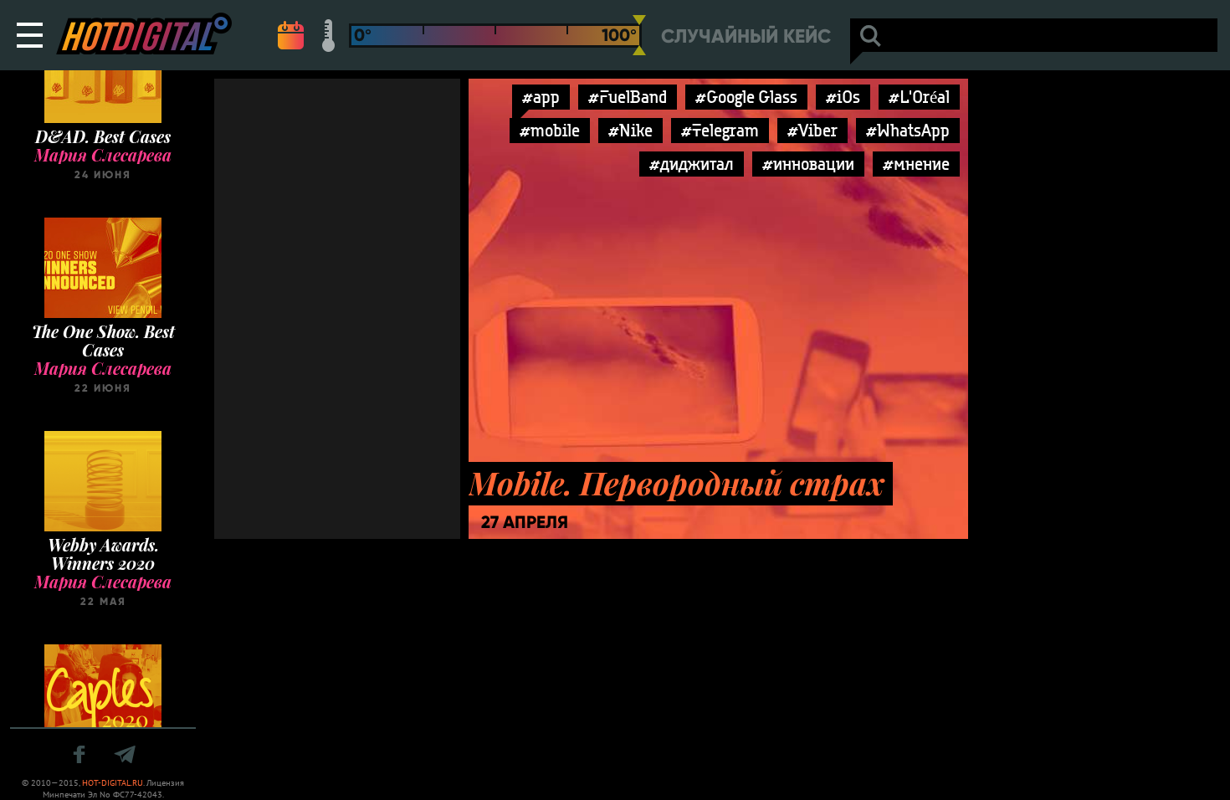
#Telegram (720, 130)
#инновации (808, 163)
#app (541, 96)
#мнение (916, 163)
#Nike (630, 130)
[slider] (639, 35)
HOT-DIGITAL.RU (112, 782)
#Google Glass (746, 96)
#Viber (812, 130)
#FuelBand (627, 96)
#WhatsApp (908, 130)
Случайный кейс (746, 36)
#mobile (550, 130)
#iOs (843, 96)
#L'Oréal (919, 96)
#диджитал (691, 163)
